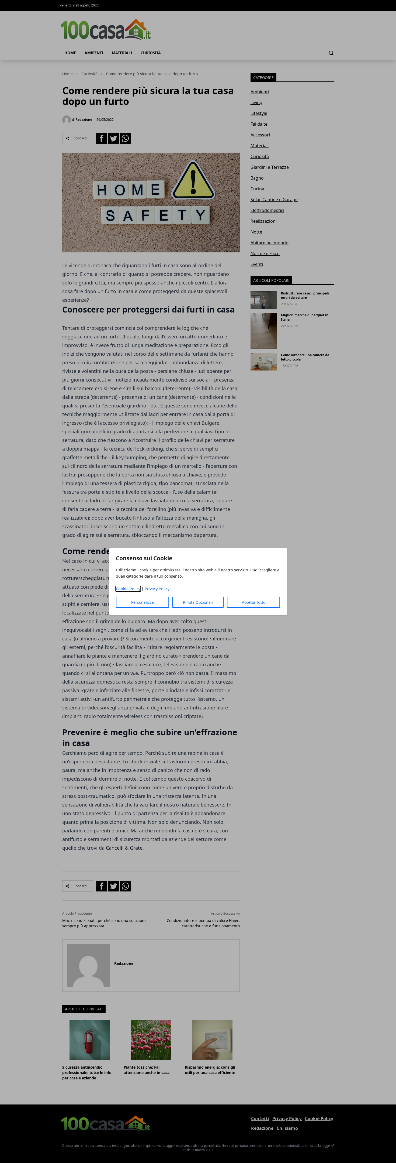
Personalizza (142, 602)
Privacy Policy (157, 588)
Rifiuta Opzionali (198, 602)
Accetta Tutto (253, 602)
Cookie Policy (128, 588)
